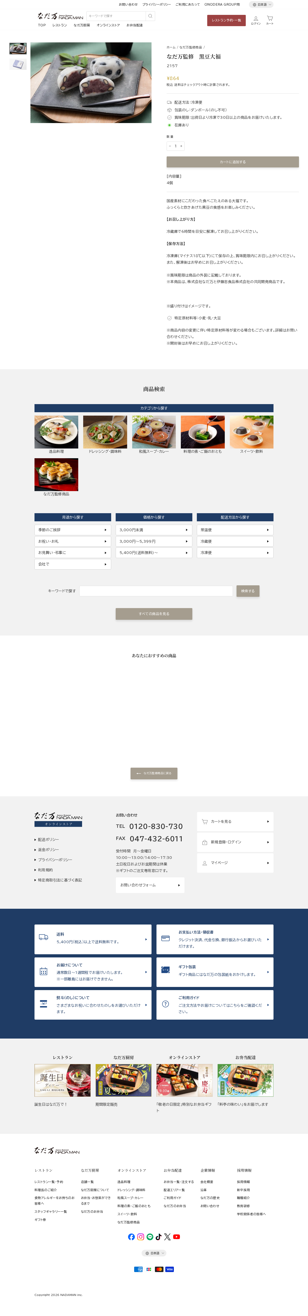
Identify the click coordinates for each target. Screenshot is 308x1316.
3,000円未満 (131, 530)
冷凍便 (206, 552)
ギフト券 (40, 1219)
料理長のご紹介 (45, 1190)
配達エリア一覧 (174, 1190)
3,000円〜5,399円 (137, 541)
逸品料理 (124, 1181)
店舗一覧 (87, 1181)
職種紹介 (243, 1197)
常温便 (206, 530)
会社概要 (207, 1181)
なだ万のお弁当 (92, 1211)
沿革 (203, 1190)
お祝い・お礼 (48, 541)
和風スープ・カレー (130, 1197)
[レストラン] (62, 1080)
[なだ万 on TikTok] (159, 1239)
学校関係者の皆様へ (251, 1214)
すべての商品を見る (154, 614)
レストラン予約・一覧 (226, 20)
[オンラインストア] (184, 1080)
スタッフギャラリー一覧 (50, 1211)
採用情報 (243, 1181)
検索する (248, 591)
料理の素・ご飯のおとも (134, 1206)
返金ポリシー (48, 849)
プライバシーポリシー (156, 4)
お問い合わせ (128, 4)
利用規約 (45, 870)
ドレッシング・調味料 (131, 1190)
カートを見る (221, 821)
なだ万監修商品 (190, 47)
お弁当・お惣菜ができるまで (96, 1200)
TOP (42, 25)
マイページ (219, 863)
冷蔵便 (206, 541)
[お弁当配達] (246, 1080)
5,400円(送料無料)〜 (139, 552)
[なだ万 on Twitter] (167, 1239)
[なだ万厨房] (124, 1080)
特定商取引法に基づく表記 (60, 880)
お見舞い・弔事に (52, 552)
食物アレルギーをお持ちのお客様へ (54, 1200)
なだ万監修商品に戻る (157, 773)
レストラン (60, 25)
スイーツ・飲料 (127, 1214)
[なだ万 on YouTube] (176, 1238)
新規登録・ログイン (226, 842)
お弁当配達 (134, 25)
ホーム (171, 47)
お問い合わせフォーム (138, 885)
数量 (170, 136)
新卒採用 (243, 1190)
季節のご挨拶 (49, 530)
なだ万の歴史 (210, 1197)
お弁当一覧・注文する (179, 1181)
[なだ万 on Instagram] (140, 1239)
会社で (43, 564)
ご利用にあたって (188, 4)
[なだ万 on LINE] (150, 1239)
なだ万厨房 (82, 25)
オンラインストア (108, 25)
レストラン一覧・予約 (48, 1181)
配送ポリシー (48, 839)
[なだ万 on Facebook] (131, 1239)
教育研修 (243, 1206)
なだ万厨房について (95, 1190)
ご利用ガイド (172, 1197)
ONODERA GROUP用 (222, 4)
